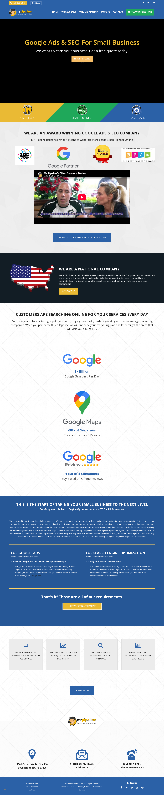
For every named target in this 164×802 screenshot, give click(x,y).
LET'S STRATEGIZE (82, 59)
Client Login (36, 3)
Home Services (32, 784)
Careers (82, 790)
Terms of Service (67, 787)
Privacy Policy (83, 787)
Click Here (82, 767)
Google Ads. (36, 575)
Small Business (32, 787)
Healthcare (32, 790)
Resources (97, 787)
